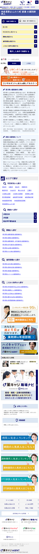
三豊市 (29, 190)
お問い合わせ (4, 545)
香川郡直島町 (6, 197)
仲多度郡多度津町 (20, 200)
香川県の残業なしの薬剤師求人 (12, 290)
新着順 (14, 63)
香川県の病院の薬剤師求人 (10, 238)
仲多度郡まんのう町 (8, 204)
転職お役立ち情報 (9, 508)
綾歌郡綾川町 (29, 197)
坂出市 (17, 187)
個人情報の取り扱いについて (21, 544)
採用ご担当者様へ (13, 545)
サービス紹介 (10, 500)
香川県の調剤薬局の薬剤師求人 (12, 234)
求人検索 (26, 7)
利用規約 (11, 544)
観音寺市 (5, 190)
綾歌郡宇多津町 (18, 197)
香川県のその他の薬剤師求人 (11, 251)
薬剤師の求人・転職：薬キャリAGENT (12, 7)
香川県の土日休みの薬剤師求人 (12, 293)
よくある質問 (29, 504)
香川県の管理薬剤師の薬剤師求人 (13, 300)
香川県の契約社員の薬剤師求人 (12, 267)
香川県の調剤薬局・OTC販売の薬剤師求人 (15, 241)
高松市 (4, 187)
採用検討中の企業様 (19, 513)
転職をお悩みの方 (9, 504)
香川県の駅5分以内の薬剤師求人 (12, 297)
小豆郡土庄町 (6, 193)
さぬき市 (13, 190)
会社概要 (21, 545)
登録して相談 (29, 508)
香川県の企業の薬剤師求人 (10, 248)
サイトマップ (4, 544)
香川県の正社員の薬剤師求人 (11, 264)
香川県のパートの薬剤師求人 (11, 274)
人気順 (28, 63)
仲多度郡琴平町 (7, 200)
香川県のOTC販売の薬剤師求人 (12, 244)
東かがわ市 (21, 190)
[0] (29, 3)
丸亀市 (11, 187)
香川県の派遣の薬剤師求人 (10, 270)
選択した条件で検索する (19, 51)
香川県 (33, 7)
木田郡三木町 (29, 193)
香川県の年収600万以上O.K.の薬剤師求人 (15, 286)
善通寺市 (24, 187)
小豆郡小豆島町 (18, 193)
